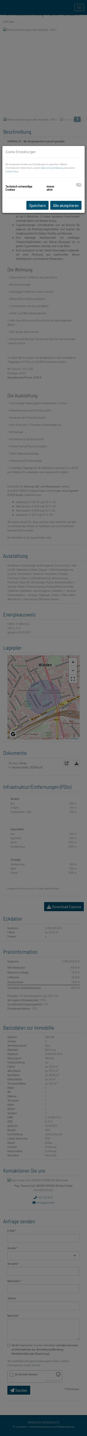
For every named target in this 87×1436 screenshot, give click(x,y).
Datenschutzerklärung (52, 167)
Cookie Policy (11, 171)
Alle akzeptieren (66, 205)
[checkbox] (79, 184)
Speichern (37, 205)
